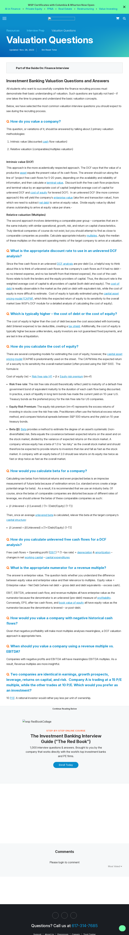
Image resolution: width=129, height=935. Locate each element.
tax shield (74, 326)
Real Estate (65, 8)
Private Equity (34, 8)
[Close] (124, 924)
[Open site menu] (4, 18)
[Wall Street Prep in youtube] (73, 915)
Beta (24, 429)
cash (46, 141)
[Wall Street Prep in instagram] (64, 915)
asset (23, 172)
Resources (12, 30)
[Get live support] (122, 928)
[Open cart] (117, 18)
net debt (44, 202)
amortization (102, 552)
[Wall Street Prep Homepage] (62, 18)
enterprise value (63, 197)
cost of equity (38, 192)
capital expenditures (58, 557)
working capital (34, 557)
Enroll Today (66, 764)
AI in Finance (13, 8)
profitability (104, 597)
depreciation (84, 552)
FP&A (50, 8)
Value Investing (108, 8)
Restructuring (86, 8)
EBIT (53, 552)
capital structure (16, 520)
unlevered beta (44, 515)
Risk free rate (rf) (42, 376)
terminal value (55, 182)
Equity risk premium (71, 376)
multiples (92, 235)
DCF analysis (65, 263)
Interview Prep (35, 30)
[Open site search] (124, 18)
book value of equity (71, 602)
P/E (12, 698)
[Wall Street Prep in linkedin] (55, 915)
